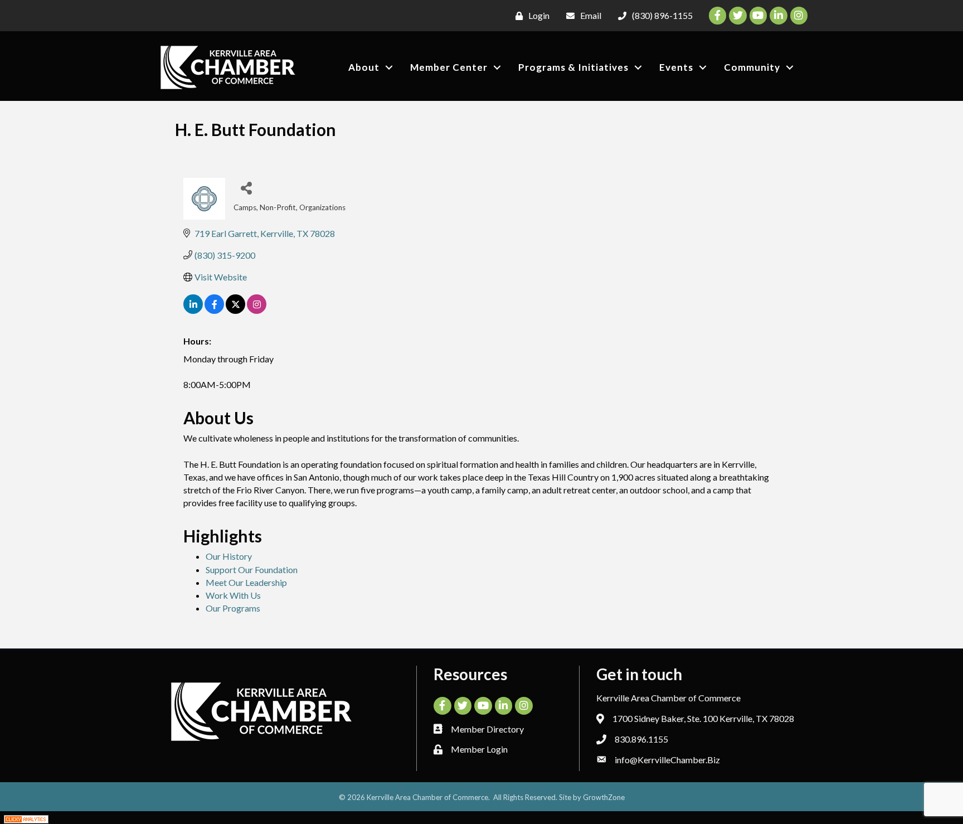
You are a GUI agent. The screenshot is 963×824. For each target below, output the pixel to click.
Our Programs (233, 608)
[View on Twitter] (235, 310)
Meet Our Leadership (246, 582)
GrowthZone (604, 797)
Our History (229, 556)
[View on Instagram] (256, 310)
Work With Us (233, 595)
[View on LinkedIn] (193, 310)
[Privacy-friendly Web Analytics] (26, 817)
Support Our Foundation (252, 569)
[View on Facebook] (214, 310)
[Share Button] (246, 187)
